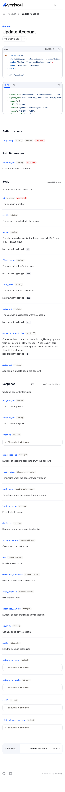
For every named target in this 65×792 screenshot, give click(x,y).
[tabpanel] (32, 101)
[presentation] (32, 65)
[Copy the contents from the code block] (59, 49)
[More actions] (61, 5)
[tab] (7, 85)
